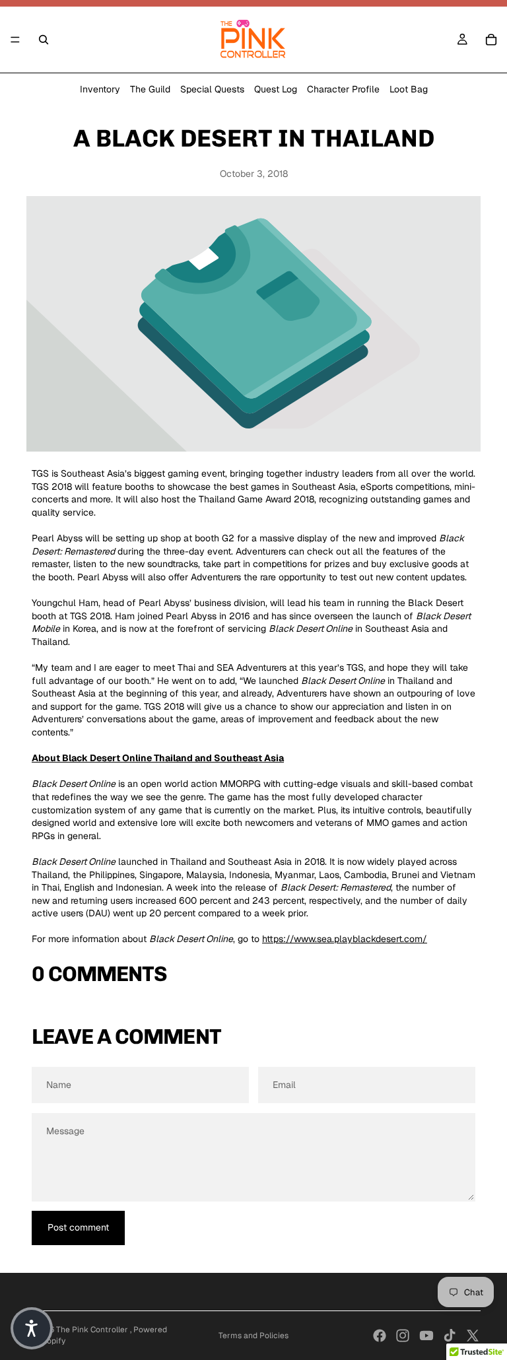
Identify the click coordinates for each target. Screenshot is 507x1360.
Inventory (100, 89)
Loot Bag (408, 89)
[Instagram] (403, 1335)
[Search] (43, 39)
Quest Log (275, 89)
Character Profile (343, 89)
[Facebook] (380, 1335)
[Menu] (15, 39)
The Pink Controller (93, 1329)
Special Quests (212, 89)
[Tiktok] (449, 1335)
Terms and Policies (253, 1335)
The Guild (150, 89)
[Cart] (491, 39)
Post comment (78, 1227)
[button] (32, 1328)
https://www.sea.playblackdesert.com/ (344, 939)
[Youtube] (426, 1335)
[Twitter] (473, 1335)
